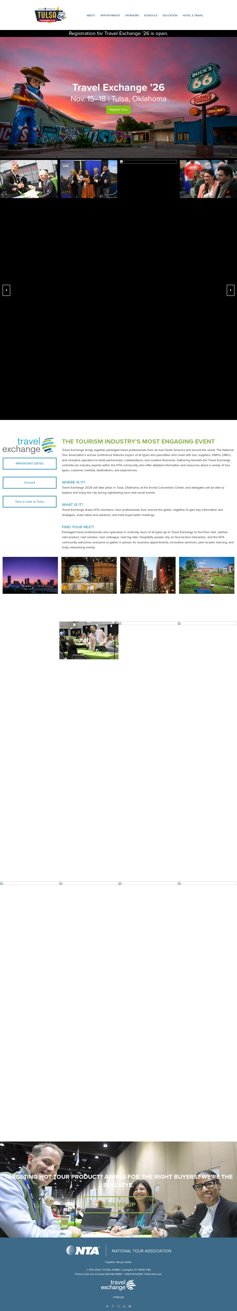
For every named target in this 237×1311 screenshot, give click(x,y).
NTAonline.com (153, 1274)
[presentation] (6, 290)
